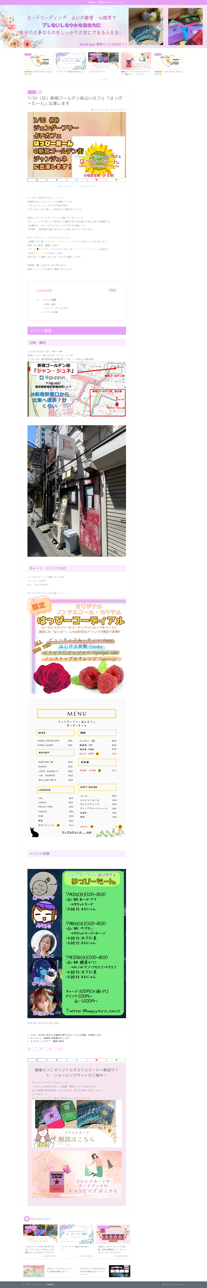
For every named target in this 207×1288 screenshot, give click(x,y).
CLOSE (112, 290)
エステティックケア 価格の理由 (47, 1041)
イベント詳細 (51, 312)
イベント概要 (49, 299)
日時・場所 (50, 304)
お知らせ (32, 92)
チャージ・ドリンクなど (56, 308)
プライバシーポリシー (33, 1284)
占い (52, 1049)
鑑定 (60, 1049)
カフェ (44, 1049)
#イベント (33, 1049)
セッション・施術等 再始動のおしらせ (49, 1038)
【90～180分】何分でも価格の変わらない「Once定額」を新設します (65, 1035)
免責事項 (50, 1284)
